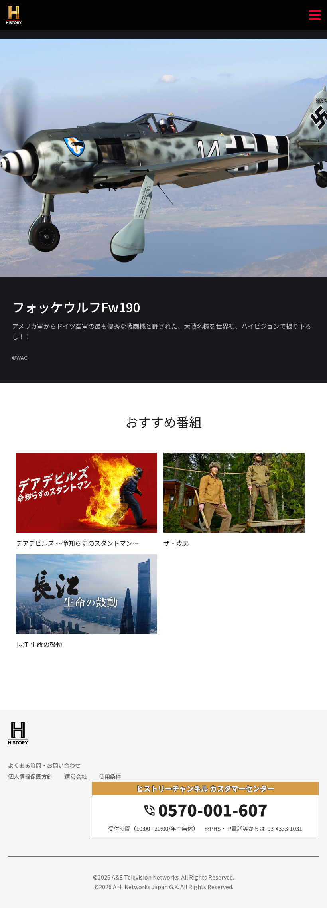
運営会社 (76, 776)
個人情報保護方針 (30, 776)
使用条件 (110, 776)
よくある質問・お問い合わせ (44, 765)
